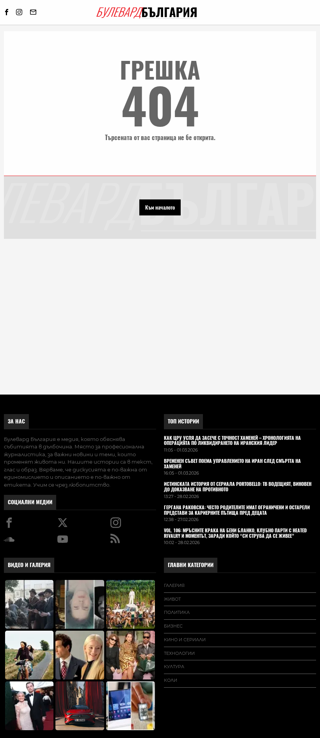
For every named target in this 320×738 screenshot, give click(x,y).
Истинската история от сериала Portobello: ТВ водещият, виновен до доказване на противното (237, 487)
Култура (174, 666)
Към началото (160, 207)
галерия (174, 585)
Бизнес (173, 626)
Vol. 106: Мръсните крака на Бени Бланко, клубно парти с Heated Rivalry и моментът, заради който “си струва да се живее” (235, 533)
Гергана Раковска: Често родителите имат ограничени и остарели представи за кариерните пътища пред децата (237, 510)
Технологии (179, 653)
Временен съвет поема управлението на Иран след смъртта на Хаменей (232, 464)
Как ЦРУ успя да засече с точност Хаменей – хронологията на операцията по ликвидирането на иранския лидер (232, 441)
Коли (170, 680)
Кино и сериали (185, 639)
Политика (177, 612)
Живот (172, 599)
